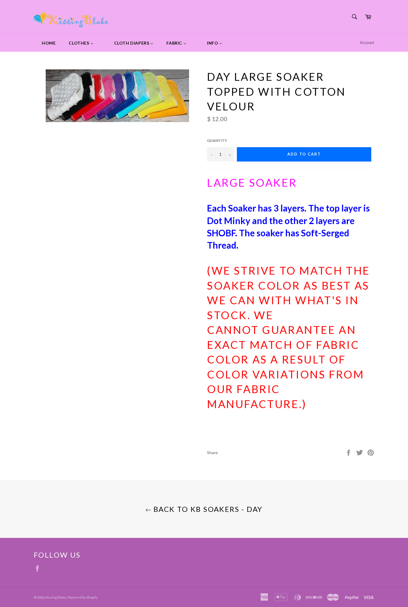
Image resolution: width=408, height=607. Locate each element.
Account (367, 42)
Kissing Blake (55, 597)
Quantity (217, 140)
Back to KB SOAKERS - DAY (207, 509)
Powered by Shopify (83, 597)
